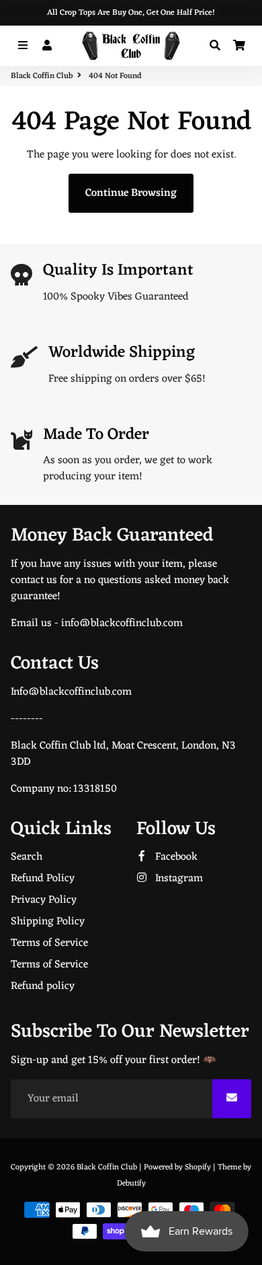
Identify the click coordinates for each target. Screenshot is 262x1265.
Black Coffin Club (42, 76)
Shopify (198, 1167)
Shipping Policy (48, 922)
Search (26, 857)
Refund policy (43, 986)
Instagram (177, 878)
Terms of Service (49, 943)
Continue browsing (131, 193)
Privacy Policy (44, 900)
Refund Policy (43, 878)
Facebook (175, 857)
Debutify (131, 1183)
